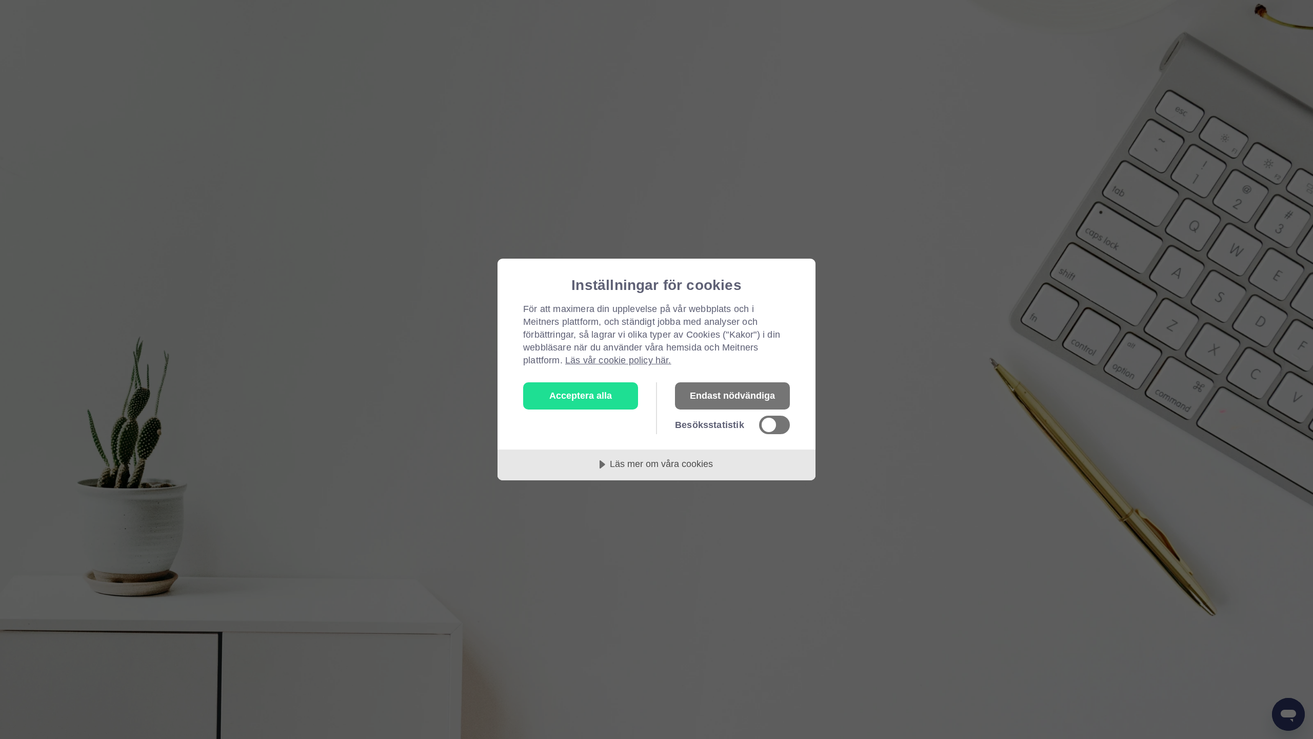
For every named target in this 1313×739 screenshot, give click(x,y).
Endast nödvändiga (732, 396)
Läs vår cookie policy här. (618, 360)
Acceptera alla (580, 396)
